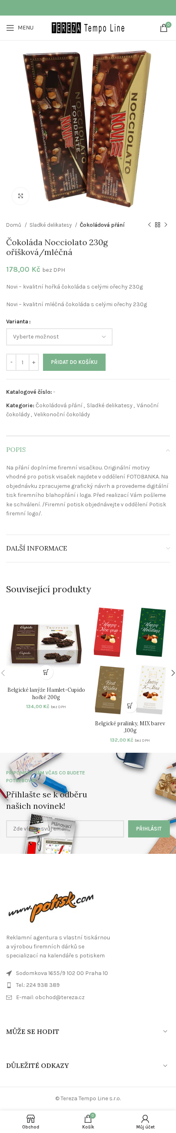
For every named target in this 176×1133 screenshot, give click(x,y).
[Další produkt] (166, 225)
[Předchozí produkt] (149, 225)
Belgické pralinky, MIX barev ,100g (130, 727)
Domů (14, 225)
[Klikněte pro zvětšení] (20, 196)
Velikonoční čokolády (62, 414)
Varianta (17, 321)
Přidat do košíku (74, 362)
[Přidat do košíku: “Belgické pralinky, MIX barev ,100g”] (130, 705)
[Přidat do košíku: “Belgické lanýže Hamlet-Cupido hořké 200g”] (46, 672)
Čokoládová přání (102, 225)
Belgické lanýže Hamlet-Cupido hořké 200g (46, 693)
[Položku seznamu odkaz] (88, 997)
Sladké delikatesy (51, 225)
